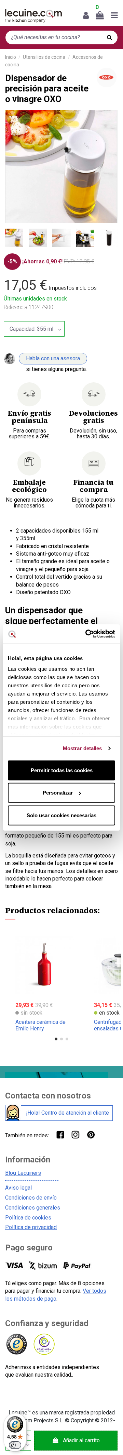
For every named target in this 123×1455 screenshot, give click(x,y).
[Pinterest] (90, 1134)
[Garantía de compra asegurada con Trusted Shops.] (16, 1344)
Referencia (15, 307)
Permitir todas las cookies (62, 770)
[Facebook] (60, 1134)
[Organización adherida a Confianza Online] (43, 1344)
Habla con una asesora (53, 358)
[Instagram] (75, 1134)
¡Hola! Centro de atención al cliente (67, 1112)
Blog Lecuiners (23, 1173)
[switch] (15, 1445)
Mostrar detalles (82, 748)
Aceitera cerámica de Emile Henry (40, 1025)
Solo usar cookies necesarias (61, 815)
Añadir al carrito (81, 1440)
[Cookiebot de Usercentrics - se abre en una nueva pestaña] (86, 634)
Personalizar (58, 793)
